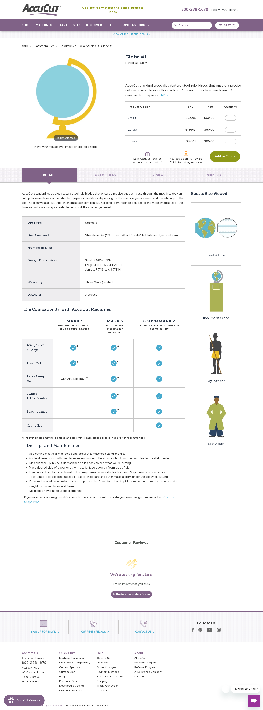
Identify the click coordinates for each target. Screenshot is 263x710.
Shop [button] (26, 25)
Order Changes (106, 667)
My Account (230, 9)
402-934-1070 (30, 667)
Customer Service (33, 658)
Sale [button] (111, 25)
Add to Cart (223, 156)
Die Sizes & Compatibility (74, 662)
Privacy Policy (73, 706)
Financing (102, 662)
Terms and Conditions (96, 706)
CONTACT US (143, 631)
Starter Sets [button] (69, 25)
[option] (25, 45)
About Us (140, 658)
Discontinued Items (71, 690)
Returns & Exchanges (110, 676)
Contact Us (103, 658)
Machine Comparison (72, 658)
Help (214, 9)
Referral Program (145, 667)
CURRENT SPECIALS (93, 631)
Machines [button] (44, 25)
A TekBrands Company (148, 672)
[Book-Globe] (216, 227)
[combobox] (192, 25)
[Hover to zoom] (66, 98)
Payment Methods (108, 672)
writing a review (192, 162)
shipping (214, 175)
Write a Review (137, 63)
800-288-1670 (194, 10)
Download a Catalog (72, 686)
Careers (139, 676)
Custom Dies (67, 672)
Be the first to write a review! (131, 594)
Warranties (103, 690)
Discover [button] (94, 25)
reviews (159, 175)
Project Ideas (104, 175)
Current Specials (69, 667)
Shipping (102, 681)
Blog (62, 676)
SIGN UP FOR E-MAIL (43, 631)
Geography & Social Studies (77, 45)
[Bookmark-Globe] (216, 290)
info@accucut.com (33, 672)
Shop (25, 45)
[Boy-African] (216, 353)
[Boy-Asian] (216, 416)
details (49, 175)
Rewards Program (145, 662)
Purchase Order (135, 25)
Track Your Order (107, 686)
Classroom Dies (44, 45)
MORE (165, 95)
